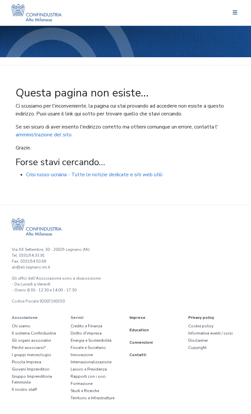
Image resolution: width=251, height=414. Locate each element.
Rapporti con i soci (88, 376)
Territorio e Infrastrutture (92, 398)
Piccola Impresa (26, 362)
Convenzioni (141, 342)
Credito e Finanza (86, 326)
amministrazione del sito (44, 134)
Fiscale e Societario (88, 347)
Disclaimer (198, 340)
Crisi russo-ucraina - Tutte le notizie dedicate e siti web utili (94, 174)
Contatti (137, 354)
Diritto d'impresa (86, 333)
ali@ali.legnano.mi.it (31, 267)
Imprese (137, 317)
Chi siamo (21, 326)
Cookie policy (200, 326)
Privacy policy (201, 317)
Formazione (81, 383)
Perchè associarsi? (28, 347)
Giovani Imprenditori (30, 369)
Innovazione (82, 354)
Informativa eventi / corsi (210, 333)
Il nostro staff (24, 389)
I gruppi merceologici (31, 354)
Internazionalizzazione (91, 362)
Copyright (197, 347)
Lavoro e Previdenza (89, 369)
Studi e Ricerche (85, 390)
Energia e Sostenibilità (91, 340)
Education (139, 330)
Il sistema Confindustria (34, 333)
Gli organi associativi (31, 340)
